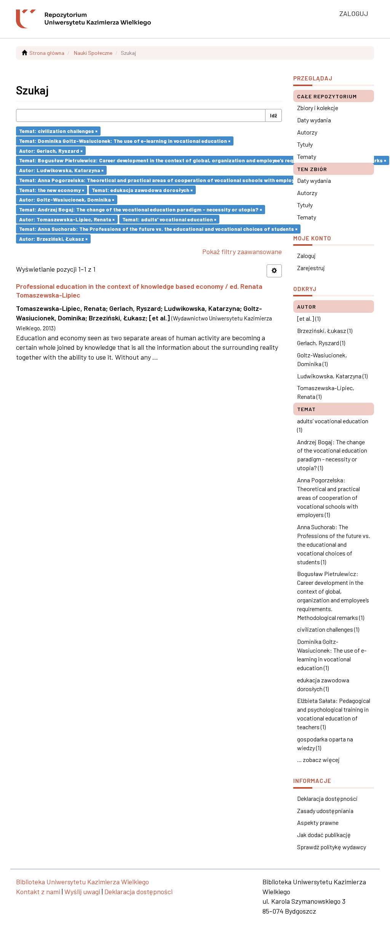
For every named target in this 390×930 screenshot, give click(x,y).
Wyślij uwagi (82, 891)
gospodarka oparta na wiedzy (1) (325, 743)
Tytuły (305, 144)
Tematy (306, 156)
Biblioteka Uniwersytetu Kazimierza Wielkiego (82, 881)
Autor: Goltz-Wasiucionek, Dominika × (66, 199)
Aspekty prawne (318, 822)
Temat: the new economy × (51, 189)
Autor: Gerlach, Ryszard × (51, 150)
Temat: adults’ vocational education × (169, 219)
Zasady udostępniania (325, 810)
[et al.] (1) (308, 318)
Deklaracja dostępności (327, 798)
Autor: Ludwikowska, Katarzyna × (61, 170)
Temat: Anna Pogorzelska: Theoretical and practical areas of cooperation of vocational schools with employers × (162, 180)
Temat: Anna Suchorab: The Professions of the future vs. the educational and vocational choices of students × (158, 229)
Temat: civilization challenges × (58, 131)
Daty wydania (314, 119)
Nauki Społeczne (93, 53)
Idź (273, 115)
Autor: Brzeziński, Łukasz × (53, 238)
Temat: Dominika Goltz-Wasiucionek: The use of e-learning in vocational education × (124, 141)
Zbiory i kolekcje (317, 107)
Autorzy (307, 132)
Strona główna (46, 53)
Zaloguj (306, 255)
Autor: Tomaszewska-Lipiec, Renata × (67, 219)
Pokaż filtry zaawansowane (242, 251)
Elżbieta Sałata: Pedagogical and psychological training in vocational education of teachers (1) (333, 713)
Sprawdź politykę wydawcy (331, 846)
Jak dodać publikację (324, 834)
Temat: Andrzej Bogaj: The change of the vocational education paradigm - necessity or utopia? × (140, 209)
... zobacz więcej (318, 759)
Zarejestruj (311, 267)
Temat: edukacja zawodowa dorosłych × (142, 189)
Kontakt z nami (38, 891)
